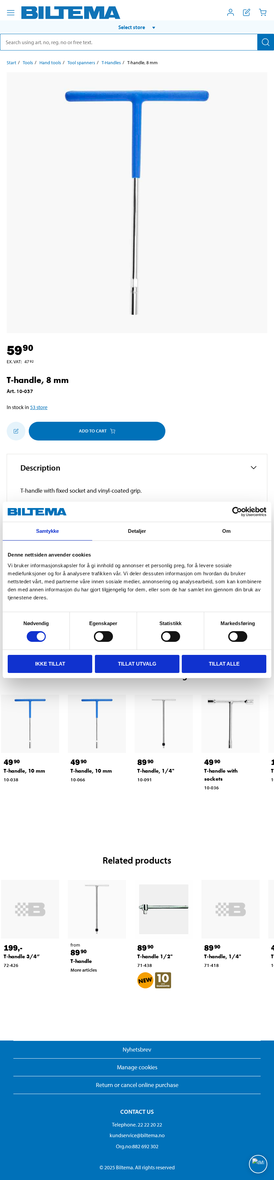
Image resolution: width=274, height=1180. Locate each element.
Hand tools (50, 63)
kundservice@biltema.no (137, 1135)
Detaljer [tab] (137, 531)
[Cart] (263, 12)
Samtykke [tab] (47, 531)
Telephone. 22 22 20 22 (137, 1124)
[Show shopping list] (247, 12)
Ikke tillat (50, 664)
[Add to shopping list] (16, 431)
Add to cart (93, 431)
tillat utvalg (137, 664)
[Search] (265, 42)
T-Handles (111, 63)
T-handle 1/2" (155, 956)
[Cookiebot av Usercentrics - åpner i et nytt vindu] (237, 512)
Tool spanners (81, 63)
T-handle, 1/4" (155, 770)
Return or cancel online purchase (137, 1085)
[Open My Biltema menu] (231, 12)
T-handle (81, 961)
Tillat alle (224, 664)
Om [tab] (226, 531)
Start (11, 63)
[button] (137, 27)
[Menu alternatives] (10, 12)
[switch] (103, 636)
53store (38, 407)
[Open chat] (258, 1164)
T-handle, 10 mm (24, 770)
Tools (28, 63)
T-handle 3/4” (22, 956)
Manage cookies (137, 1067)
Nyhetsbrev (137, 1049)
